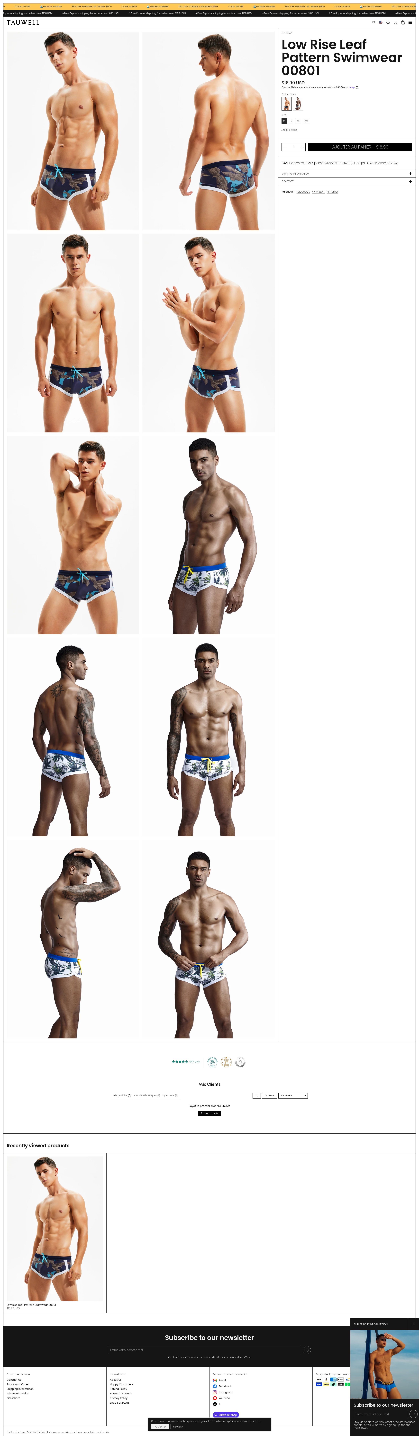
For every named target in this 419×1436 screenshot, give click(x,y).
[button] (373, 22)
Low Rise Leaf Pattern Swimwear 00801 (54, 1233)
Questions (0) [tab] (171, 1095)
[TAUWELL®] (23, 22)
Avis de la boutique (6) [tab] (147, 1095)
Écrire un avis (209, 1113)
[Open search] (257, 1096)
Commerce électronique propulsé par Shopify (79, 1432)
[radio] (287, 104)
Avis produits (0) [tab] (122, 1095)
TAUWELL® (42, 1432)
